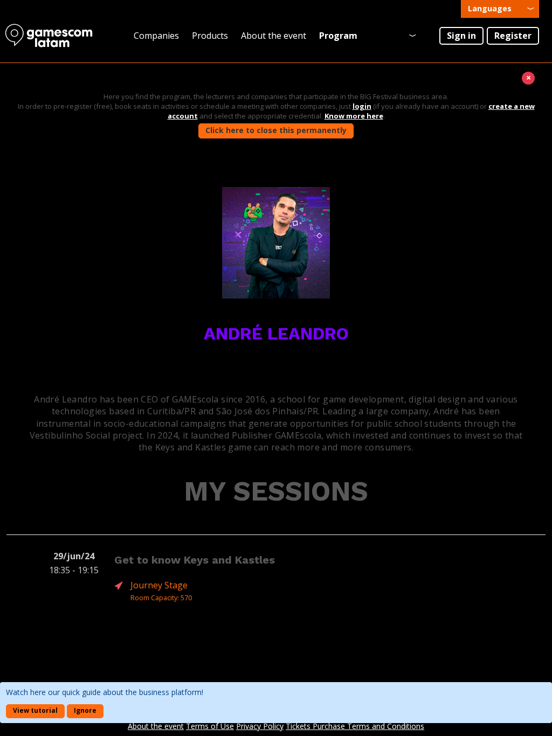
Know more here (354, 116)
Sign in (461, 35)
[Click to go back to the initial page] (54, 35)
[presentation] (500, 9)
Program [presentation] (338, 35)
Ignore (85, 710)
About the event (273, 35)
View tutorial (35, 710)
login (362, 106)
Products (210, 35)
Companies (156, 35)
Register (513, 35)
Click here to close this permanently (276, 130)
